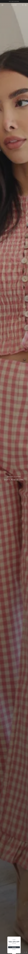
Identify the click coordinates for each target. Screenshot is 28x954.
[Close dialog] (19, 937)
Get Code (14, 947)
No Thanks (14, 949)
